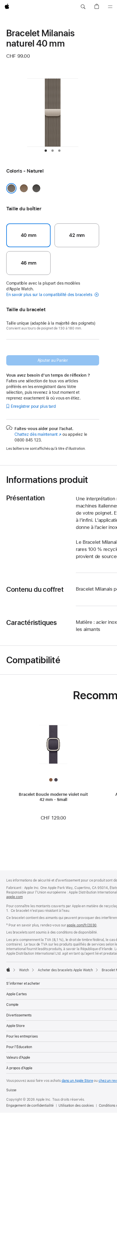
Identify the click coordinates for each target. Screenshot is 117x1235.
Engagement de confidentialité (30, 1106)
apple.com (14, 897)
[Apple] (8, 969)
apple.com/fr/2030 (82, 925)
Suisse (11, 1090)
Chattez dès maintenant (37, 434)
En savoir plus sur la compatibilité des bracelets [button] (49, 294)
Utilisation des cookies (75, 1106)
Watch (24, 970)
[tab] (46, 150)
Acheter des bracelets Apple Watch (65, 970)
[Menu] (110, 7)
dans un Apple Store (77, 1081)
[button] (83, 7)
